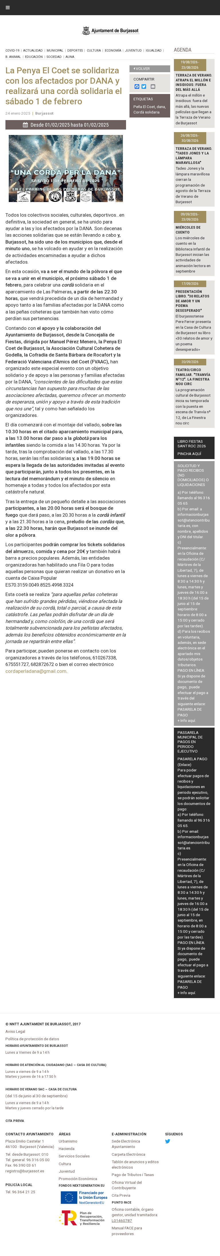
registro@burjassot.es (24, 1171)
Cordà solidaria (146, 112)
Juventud (133, 50)
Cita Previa (14, 1121)
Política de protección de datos (32, 1038)
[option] (66, 169)
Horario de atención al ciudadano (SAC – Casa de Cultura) (55, 1065)
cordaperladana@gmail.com (35, 671)
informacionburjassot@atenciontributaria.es (194, 520)
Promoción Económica (78, 1178)
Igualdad (154, 50)
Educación (34, 57)
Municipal (55, 50)
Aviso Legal (15, 1031)
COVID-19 (12, 50)
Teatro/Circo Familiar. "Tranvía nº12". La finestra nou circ (193, 376)
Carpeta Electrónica (128, 1154)
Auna (70, 57)
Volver (143, 68)
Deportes (75, 50)
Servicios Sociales (74, 1156)
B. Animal (13, 57)
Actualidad (33, 50)
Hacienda (66, 1148)
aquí (191, 720)
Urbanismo (68, 1141)
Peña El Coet (144, 106)
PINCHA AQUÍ (189, 453)
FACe (127, 1202)
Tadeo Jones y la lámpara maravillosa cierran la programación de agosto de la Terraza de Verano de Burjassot (193, 185)
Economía (113, 50)
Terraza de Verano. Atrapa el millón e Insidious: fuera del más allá (194, 82)
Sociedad (54, 57)
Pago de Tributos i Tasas (133, 1174)
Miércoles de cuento (188, 229)
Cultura (94, 50)
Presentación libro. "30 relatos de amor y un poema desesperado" (192, 301)
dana (161, 106)
